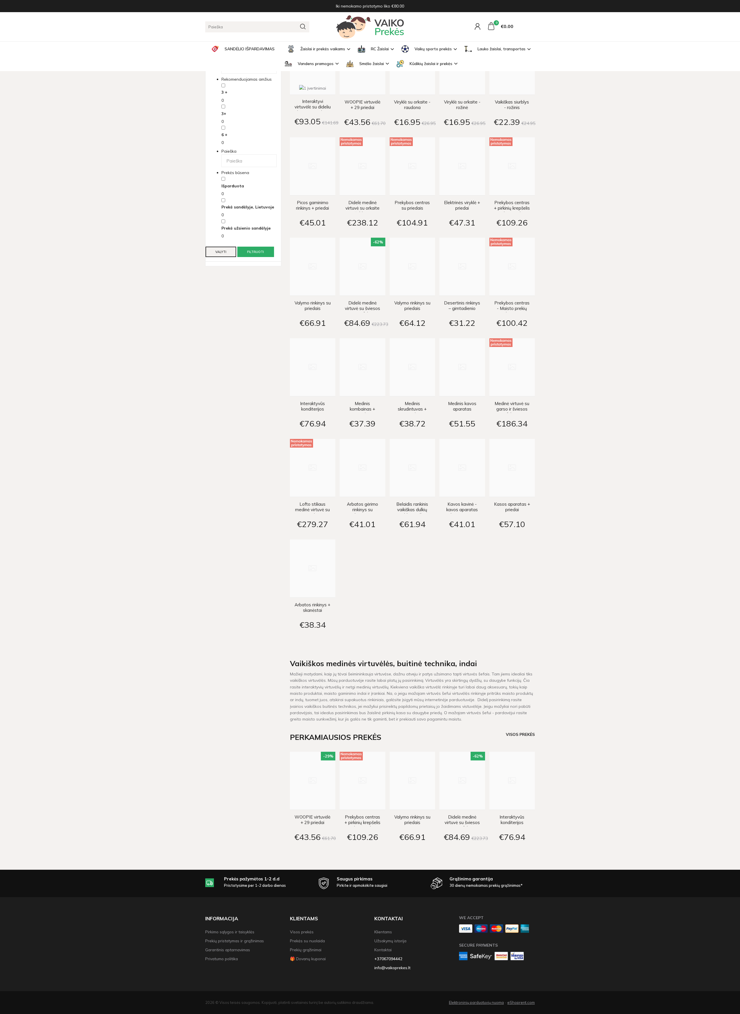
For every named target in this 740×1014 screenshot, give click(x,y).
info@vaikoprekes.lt (392, 967)
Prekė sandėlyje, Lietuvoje (247, 207)
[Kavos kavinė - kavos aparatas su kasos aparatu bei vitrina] (462, 468)
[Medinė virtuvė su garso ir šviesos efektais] (512, 367)
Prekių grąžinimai (305, 949)
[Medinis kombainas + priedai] (362, 367)
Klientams (304, 918)
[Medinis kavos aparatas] (462, 367)
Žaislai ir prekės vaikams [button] (322, 48)
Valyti (220, 252)
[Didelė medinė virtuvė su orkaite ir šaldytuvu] (362, 166)
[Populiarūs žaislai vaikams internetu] (370, 26)
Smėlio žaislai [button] (371, 63)
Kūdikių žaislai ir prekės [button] (431, 63)
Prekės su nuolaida (307, 940)
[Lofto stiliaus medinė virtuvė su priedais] (313, 468)
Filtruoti (255, 252)
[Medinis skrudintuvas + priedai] (412, 367)
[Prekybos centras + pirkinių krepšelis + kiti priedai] (512, 166)
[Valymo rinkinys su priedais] (313, 266)
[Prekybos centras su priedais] (412, 166)
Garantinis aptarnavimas (227, 949)
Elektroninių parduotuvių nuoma (476, 1002)
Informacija (221, 918)
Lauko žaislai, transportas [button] (502, 48)
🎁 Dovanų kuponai (308, 958)
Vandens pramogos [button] (316, 63)
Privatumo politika (221, 958)
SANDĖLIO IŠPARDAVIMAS (250, 48)
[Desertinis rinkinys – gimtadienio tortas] (462, 266)
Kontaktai (388, 918)
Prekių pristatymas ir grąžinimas (234, 940)
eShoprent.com (521, 1002)
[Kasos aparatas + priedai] (512, 468)
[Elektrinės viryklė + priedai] (462, 166)
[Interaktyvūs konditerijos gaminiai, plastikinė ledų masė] (313, 367)
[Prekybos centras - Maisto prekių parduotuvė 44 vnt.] (512, 266)
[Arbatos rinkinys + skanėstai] (313, 568)
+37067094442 (388, 958)
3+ (223, 113)
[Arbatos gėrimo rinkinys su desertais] (362, 468)
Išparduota (232, 186)
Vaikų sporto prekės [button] (433, 48)
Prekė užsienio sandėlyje (246, 228)
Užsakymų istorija (390, 940)
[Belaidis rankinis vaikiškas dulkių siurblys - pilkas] (412, 468)
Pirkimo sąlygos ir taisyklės (229, 931)
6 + (224, 134)
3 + (224, 92)
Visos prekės (520, 734)
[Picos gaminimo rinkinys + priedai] (313, 166)
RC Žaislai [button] (380, 48)
